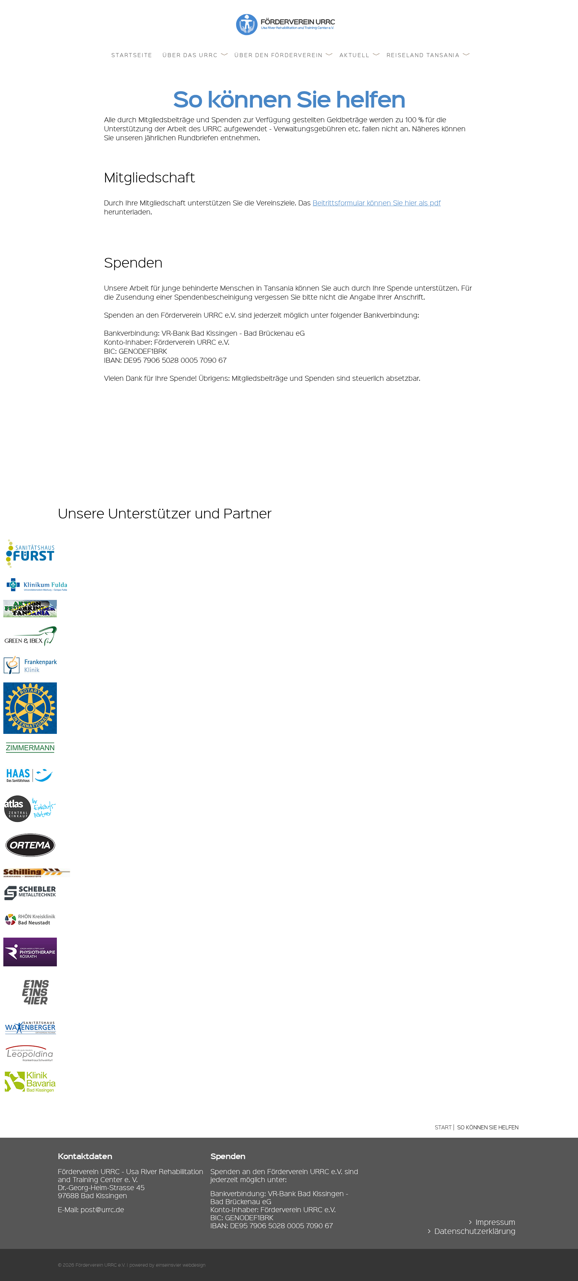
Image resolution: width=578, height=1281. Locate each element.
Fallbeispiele (362, 72)
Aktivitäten (254, 72)
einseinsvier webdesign (180, 1265)
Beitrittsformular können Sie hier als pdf (377, 203)
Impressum (495, 1222)
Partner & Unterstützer (274, 85)
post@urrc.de (102, 1210)
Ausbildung (183, 72)
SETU (173, 85)
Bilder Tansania (413, 72)
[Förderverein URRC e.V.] (289, 33)
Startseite (132, 55)
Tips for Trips (410, 59)
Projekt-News (363, 59)
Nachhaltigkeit (188, 123)
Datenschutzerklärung (475, 1231)
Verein (247, 59)
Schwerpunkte (187, 59)
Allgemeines (361, 122)
